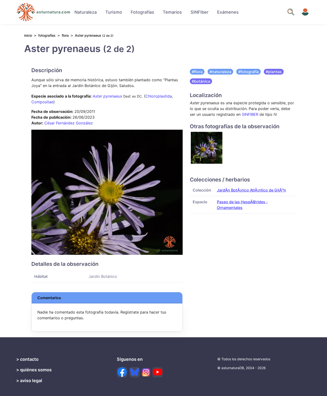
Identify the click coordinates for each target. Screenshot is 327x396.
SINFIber (200, 12)
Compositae (42, 101)
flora (65, 35)
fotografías (47, 35)
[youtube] (157, 372)
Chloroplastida (158, 96)
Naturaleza (85, 12)
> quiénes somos (34, 369)
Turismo (113, 12)
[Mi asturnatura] (305, 12)
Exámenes (228, 12)
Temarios (172, 12)
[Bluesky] (134, 372)
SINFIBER (250, 114)
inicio (28, 35)
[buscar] (291, 12)
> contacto (27, 359)
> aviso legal (29, 380)
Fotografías (142, 12)
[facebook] (122, 372)
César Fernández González (68, 123)
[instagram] (146, 372)
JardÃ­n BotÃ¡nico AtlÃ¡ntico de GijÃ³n (251, 190)
